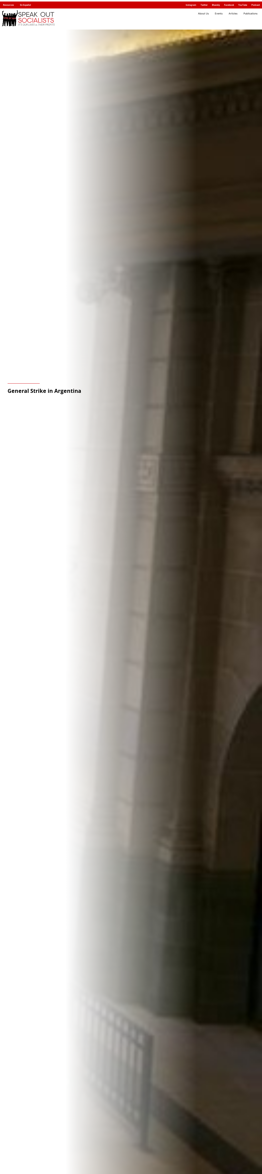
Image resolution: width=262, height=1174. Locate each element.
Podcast (255, 5)
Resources (8, 5)
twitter (204, 5)
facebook (229, 5)
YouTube (242, 5)
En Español (25, 5)
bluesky (216, 5)
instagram (191, 5)
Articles (233, 13)
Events (219, 13)
